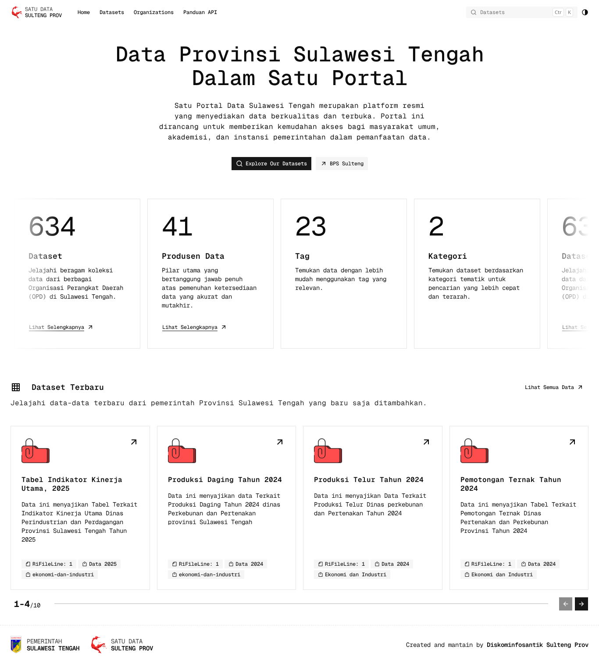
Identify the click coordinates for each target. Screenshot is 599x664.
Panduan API (200, 12)
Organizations (154, 12)
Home (84, 12)
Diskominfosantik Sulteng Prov (537, 645)
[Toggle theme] (584, 12)
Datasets (112, 12)
